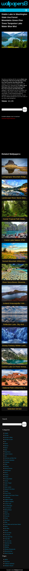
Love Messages (8, 505)
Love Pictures (8, 507)
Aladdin (6, 433)
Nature (6, 512)
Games (6, 481)
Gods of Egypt (8, 483)
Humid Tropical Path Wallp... (14, 219)
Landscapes (7, 497)
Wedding (7, 547)
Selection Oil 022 (14, 409)
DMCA (6, 559)
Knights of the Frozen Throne (11, 495)
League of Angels (9, 499)
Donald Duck (8, 470)
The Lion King (8, 532)
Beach (6, 447)
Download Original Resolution (8, 118)
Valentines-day (8, 543)
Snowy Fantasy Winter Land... (14, 346)
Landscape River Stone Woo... (14, 198)
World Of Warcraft (9, 553)
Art (5, 441)
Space (6, 526)
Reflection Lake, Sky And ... (14, 324)
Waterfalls (7, 545)
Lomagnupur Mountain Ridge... (14, 177)
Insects (6, 491)
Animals (6, 435)
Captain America (8, 454)
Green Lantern (8, 487)
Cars (6, 456)
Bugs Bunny (7, 452)
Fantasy (6, 474)
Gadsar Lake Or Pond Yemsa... (14, 367)
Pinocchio (7, 516)
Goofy (6, 485)
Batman (6, 445)
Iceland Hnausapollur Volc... (14, 303)
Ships (6, 522)
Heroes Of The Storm (10, 489)
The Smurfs (7, 534)
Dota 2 (6, 472)
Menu (4, 10)
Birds (6, 450)
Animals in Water (9, 437)
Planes (6, 518)
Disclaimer (7, 561)
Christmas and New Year (10, 458)
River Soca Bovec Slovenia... (14, 282)
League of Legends (9, 501)
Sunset (6, 530)
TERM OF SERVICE (9, 563)
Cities (6, 464)
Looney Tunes (8, 503)
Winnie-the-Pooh (8, 551)
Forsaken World (8, 479)
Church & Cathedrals (9, 460)
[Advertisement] (14, 63)
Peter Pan (7, 514)
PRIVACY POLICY (9, 565)
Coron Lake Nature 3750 (14, 240)
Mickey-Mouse (8, 510)
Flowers (6, 476)
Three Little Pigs (8, 536)
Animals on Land (8, 439)
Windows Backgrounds (10, 549)
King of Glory (8, 493)
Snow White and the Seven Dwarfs (13, 524)
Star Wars (7, 528)
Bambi (6, 443)
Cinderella (7, 462)
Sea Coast (7, 520)
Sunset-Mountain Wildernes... (14, 261)
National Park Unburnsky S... (15, 388)
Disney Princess (8, 468)
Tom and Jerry (8, 541)
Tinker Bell (7, 539)
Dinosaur (7, 466)
